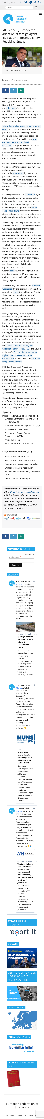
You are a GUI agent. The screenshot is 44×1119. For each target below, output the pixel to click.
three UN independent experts (21, 360)
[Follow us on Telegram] (30, 2)
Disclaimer (10, 1115)
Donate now (34, 1115)
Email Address (15, 557)
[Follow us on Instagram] (39, 2)
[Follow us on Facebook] (35, 2)
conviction (30, 194)
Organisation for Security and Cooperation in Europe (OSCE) (17, 347)
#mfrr (26, 80)
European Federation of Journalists (22, 1105)
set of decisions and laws (19, 209)
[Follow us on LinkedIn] (21, 2)
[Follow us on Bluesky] (26, 2)
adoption (10, 108)
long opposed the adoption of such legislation (19, 142)
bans (12, 270)
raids (16, 292)
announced (17, 173)
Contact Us (21, 1115)
